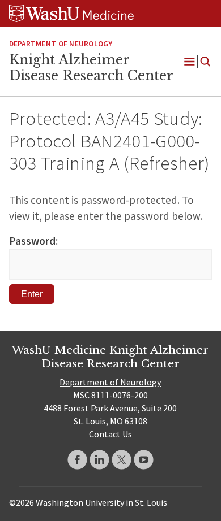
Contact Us (110, 434)
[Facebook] (77, 460)
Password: (33, 241)
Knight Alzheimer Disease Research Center (91, 68)
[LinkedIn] (99, 460)
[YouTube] (144, 460)
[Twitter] (121, 460)
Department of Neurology (61, 44)
